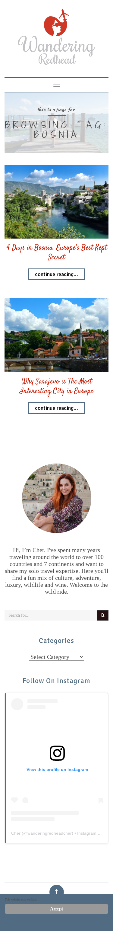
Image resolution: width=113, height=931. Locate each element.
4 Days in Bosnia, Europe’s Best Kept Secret (56, 253)
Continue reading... (56, 274)
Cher (15, 833)
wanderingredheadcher (49, 833)
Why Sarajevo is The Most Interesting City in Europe (56, 386)
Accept (56, 908)
